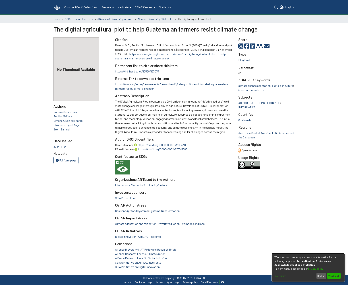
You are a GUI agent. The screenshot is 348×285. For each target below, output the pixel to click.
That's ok (333, 275)
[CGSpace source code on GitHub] (222, 282)
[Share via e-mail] (267, 47)
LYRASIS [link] (199, 278)
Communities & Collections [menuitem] (80, 7)
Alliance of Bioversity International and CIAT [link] (115, 19)
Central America (261, 133)
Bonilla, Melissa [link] (62, 116)
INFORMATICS (246, 107)
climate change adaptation (254, 85)
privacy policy (315, 268)
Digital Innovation (125, 236)
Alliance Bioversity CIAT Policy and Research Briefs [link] (156, 19)
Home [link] (57, 19)
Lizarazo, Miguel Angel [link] (66, 125)
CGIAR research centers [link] (79, 19)
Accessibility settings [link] (167, 282)
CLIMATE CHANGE (269, 103)
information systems (251, 90)
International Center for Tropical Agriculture (141, 185)
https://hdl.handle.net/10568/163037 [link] (137, 71)
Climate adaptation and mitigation (135, 223)
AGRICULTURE (247, 103)
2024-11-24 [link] (60, 146)
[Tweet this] (241, 47)
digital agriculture (282, 85)
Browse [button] (106, 7)
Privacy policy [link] (190, 282)
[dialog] (308, 267)
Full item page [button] (67, 160)
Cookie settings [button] (143, 282)
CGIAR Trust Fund (125, 198)
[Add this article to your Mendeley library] (260, 47)
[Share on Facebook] (247, 47)
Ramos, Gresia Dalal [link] (65, 112)
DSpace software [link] (153, 278)
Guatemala (244, 120)
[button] (57, 7)
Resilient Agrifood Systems (131, 211)
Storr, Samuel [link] (61, 129)
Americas (244, 133)
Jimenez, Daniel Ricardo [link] (68, 120)
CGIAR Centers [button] (144, 7)
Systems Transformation (165, 211)
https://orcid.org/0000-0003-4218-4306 (162, 145)
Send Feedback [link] (209, 282)
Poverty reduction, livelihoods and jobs (181, 223)
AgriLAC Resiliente (149, 236)
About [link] (127, 282)
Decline (321, 275)
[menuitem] (107, 7)
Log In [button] (289, 7)
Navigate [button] (123, 7)
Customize (280, 275)
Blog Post (244, 60)
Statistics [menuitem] (165, 7)
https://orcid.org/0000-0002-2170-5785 (162, 149)
